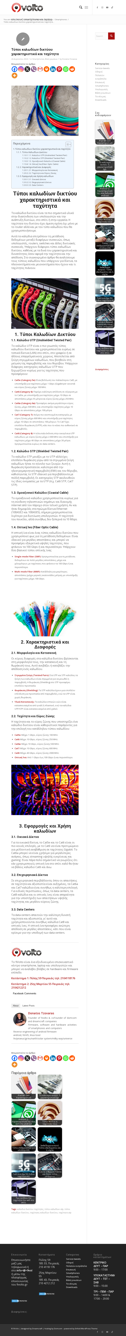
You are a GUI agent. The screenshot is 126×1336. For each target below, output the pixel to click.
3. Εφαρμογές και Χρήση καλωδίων (36, 176)
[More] (14, 75)
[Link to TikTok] (112, 7)
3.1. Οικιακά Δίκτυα (37, 179)
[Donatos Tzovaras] (19, 1025)
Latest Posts (28, 1005)
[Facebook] (14, 69)
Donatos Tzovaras (69, 59)
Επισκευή (100, 82)
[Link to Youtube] (107, 7)
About (16, 1005)
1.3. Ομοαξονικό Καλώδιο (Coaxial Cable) (47, 161)
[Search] (79, 7)
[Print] (46, 69)
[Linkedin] (53, 69)
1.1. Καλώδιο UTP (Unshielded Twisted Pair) (48, 155)
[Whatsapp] (66, 69)
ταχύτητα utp (65, 1212)
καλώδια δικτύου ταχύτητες (30, 1209)
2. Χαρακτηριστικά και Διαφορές (35, 167)
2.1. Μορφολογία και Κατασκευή (43, 170)
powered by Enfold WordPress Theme (80, 1328)
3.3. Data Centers (36, 185)
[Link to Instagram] (102, 7)
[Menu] (86, 7)
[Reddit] (72, 69)
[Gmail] (40, 69)
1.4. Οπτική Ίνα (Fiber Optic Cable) (43, 164)
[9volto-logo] (27, 7)
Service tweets (102, 68)
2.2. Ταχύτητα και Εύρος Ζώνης (42, 173)
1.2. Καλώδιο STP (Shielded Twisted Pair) (47, 158)
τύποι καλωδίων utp (53, 1209)
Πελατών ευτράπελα (76, 1266)
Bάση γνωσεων (51, 59)
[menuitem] (79, 7)
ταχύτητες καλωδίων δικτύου (44, 1212)
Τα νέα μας (100, 96)
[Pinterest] (59, 69)
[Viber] (34, 69)
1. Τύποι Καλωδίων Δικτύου (33, 152)
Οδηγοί (99, 71)
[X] (27, 69)
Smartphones (38, 59)
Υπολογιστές (101, 89)
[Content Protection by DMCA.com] (19, 1301)
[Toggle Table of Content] (66, 144)
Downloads (100, 99)
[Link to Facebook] (97, 7)
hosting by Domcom (53, 1328)
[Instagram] (21, 69)
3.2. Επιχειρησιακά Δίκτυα (40, 182)
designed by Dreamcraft (31, 1328)
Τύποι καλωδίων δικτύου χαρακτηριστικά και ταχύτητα (42, 148)
